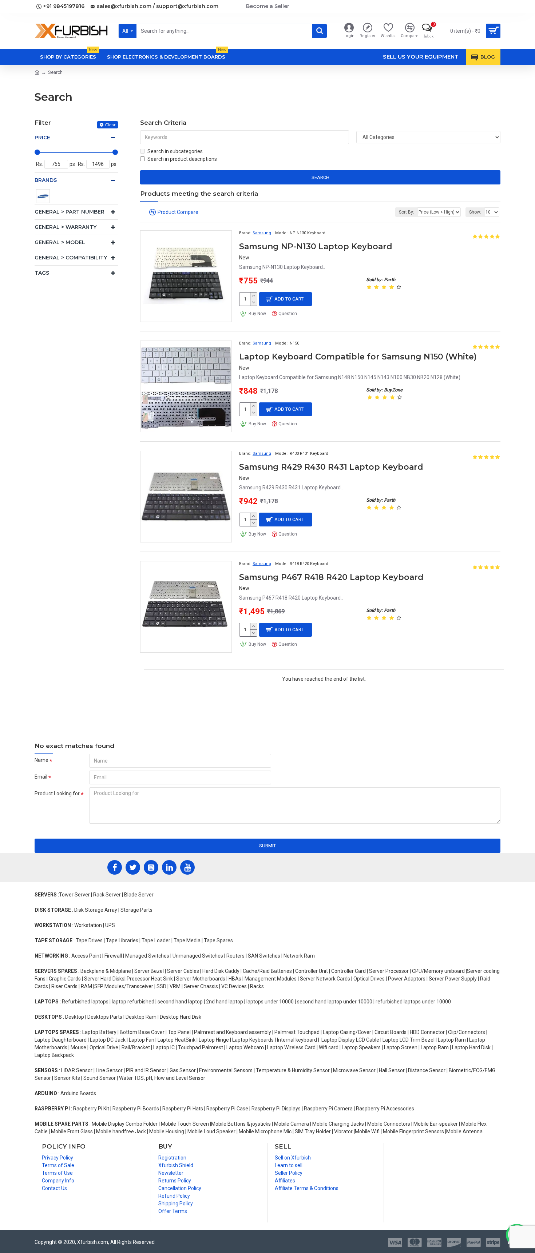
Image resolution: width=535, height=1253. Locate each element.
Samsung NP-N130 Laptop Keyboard (315, 246)
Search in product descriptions (182, 159)
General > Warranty (65, 227)
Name (41, 760)
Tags (42, 273)
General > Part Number (69, 211)
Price (42, 137)
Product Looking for (57, 793)
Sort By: (406, 212)
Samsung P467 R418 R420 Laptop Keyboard (331, 577)
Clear (110, 124)
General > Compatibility (71, 257)
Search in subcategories (175, 151)
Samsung (262, 233)
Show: (475, 212)
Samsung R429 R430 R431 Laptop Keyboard (331, 467)
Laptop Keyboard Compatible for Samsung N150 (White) (358, 357)
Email (41, 777)
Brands (46, 180)
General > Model (60, 242)
